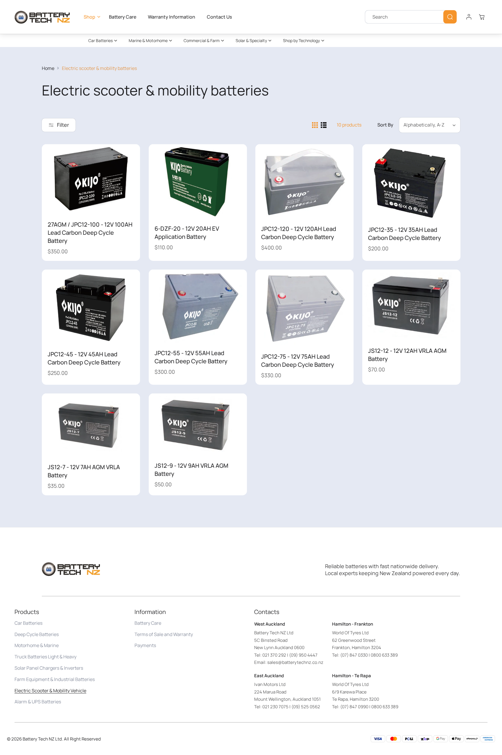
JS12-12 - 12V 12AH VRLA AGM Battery (407, 355)
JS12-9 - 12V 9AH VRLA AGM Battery (191, 470)
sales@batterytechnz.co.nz (295, 663)
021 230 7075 (275, 707)
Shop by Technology (301, 40)
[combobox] (410, 16)
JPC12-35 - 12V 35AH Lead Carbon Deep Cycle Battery (404, 233)
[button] (90, 17)
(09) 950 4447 (303, 655)
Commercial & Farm (202, 40)
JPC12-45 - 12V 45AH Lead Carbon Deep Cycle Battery (84, 358)
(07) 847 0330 (354, 655)
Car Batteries (100, 40)
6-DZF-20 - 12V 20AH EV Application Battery (187, 233)
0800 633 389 (384, 655)
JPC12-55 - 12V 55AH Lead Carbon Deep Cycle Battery (191, 357)
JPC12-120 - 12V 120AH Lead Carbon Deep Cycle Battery (298, 233)
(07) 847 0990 (354, 707)
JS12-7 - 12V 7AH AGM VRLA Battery (84, 471)
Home (48, 68)
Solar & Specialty (251, 40)
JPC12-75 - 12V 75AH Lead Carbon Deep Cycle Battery (297, 361)
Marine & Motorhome (148, 40)
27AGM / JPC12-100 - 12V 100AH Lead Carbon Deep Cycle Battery (90, 233)
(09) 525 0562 (305, 707)
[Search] (450, 17)
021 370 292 (274, 655)
